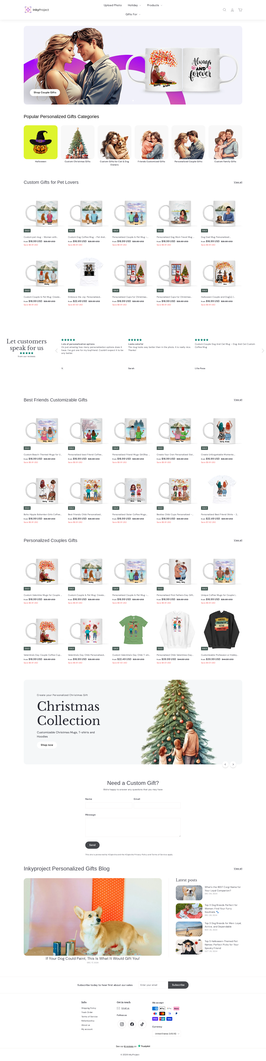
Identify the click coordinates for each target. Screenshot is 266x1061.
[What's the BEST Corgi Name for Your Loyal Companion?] (189, 892)
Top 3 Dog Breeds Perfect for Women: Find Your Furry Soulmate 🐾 (221, 909)
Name (88, 799)
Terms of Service (159, 854)
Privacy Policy (140, 854)
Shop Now (47, 747)
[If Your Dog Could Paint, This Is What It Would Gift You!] (93, 917)
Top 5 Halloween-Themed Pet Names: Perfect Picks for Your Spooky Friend (222, 945)
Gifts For (132, 14)
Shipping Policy (88, 1008)
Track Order (87, 1012)
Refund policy (88, 1020)
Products (153, 5)
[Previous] (225, 764)
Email (137, 799)
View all (238, 182)
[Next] (233, 764)
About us (85, 1025)
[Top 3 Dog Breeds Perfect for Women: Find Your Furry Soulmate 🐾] (189, 910)
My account (87, 1029)
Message (90, 814)
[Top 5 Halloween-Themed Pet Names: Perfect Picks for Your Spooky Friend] (189, 947)
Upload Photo (113, 5)
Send (92, 845)
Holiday (133, 5)
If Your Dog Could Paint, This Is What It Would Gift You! (93, 958)
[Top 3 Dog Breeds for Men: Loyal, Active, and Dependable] (189, 929)
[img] (26, 353)
